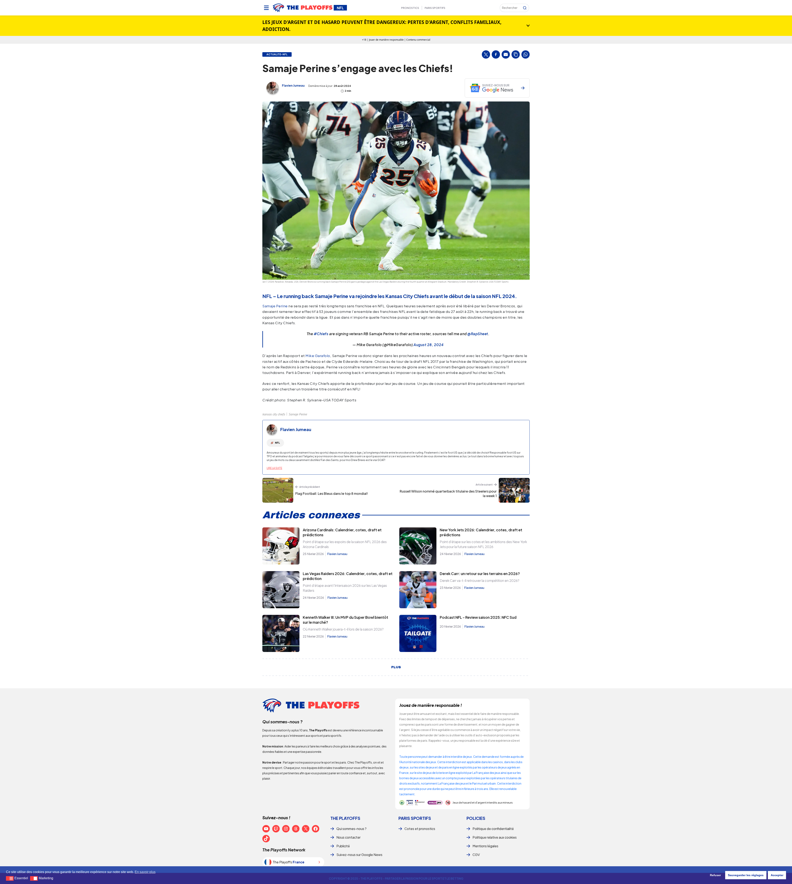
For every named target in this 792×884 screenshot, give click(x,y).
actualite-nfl (277, 54)
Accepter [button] (777, 875)
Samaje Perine (275, 306)
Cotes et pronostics (419, 828)
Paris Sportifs (435, 7)
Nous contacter (348, 837)
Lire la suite (274, 468)
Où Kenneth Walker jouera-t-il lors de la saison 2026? (343, 629)
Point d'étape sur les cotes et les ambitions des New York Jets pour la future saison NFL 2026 (483, 544)
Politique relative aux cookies (495, 837)
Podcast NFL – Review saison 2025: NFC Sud (478, 617)
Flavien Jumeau (293, 85)
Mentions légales (485, 846)
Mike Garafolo (317, 355)
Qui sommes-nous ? (351, 828)
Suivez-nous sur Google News (359, 854)
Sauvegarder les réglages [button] (746, 875)
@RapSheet (477, 333)
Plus (396, 667)
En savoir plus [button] (145, 872)
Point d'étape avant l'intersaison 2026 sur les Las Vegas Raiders (345, 588)
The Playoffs (345, 818)
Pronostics (410, 7)
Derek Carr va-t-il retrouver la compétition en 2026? (479, 580)
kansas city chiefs (273, 414)
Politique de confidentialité (493, 828)
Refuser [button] (715, 875)
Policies (476, 818)
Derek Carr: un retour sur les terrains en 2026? (480, 573)
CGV (476, 854)
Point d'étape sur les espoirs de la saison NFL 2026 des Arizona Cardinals (345, 544)
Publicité (343, 846)
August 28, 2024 (429, 344)
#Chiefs (321, 333)
